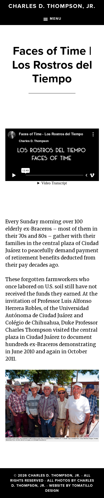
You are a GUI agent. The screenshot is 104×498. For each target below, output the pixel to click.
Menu (55, 19)
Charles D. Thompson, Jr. (52, 6)
